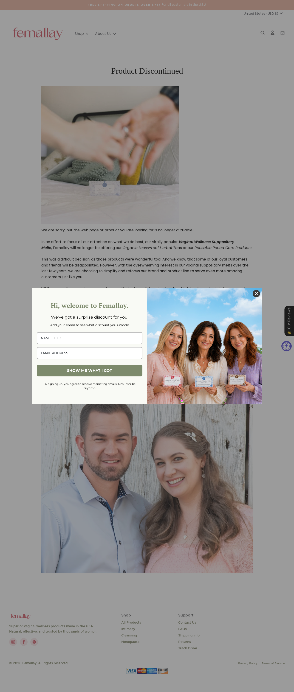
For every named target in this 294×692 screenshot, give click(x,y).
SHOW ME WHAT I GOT (89, 370)
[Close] (256, 293)
